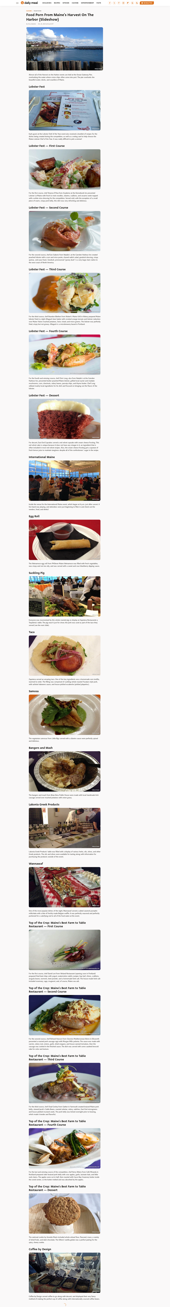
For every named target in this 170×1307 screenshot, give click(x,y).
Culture (75, 3)
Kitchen (66, 3)
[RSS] (137, 3)
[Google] (132, 3)
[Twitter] (114, 3)
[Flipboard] (128, 3)
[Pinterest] (119, 3)
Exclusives (46, 3)
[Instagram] (123, 3)
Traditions (37, 11)
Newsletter (148, 3)
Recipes (57, 3)
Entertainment (87, 3)
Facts (99, 3)
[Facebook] (109, 3)
